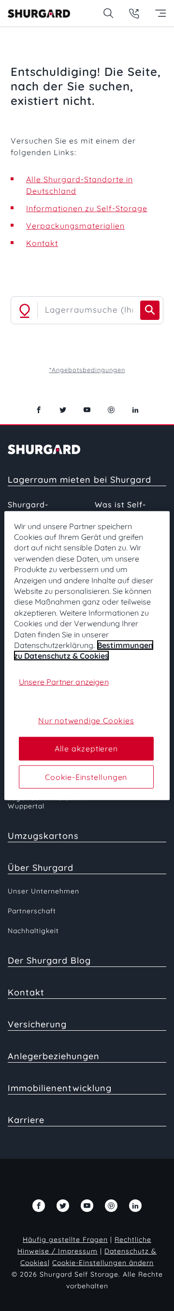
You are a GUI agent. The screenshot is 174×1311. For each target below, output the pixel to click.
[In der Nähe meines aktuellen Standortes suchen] (24, 310)
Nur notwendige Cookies (86, 720)
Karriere (26, 1119)
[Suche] (150, 310)
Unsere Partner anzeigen (64, 682)
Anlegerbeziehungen (54, 1056)
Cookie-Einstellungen (86, 776)
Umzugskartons (43, 835)
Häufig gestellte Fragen (65, 1239)
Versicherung (37, 1024)
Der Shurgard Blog (49, 960)
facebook (38, 409)
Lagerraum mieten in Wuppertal (45, 801)
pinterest (111, 409)
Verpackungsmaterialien (75, 226)
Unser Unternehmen (43, 891)
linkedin (135, 409)
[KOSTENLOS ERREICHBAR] (134, 13)
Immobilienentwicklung (60, 1088)
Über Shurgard (40, 867)
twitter (63, 409)
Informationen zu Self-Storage (86, 208)
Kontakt (42, 243)
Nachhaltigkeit (33, 930)
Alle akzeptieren (86, 748)
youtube (87, 409)
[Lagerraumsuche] (108, 13)
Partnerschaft (32, 911)
